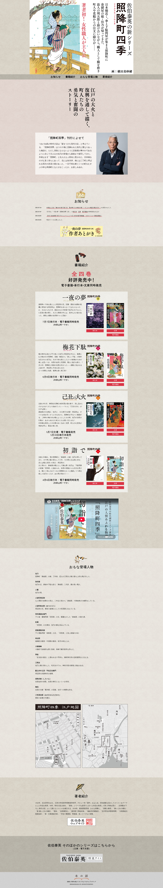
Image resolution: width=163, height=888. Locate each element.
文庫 (79, 211)
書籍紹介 (70, 77)
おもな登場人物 (89, 77)
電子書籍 (84, 211)
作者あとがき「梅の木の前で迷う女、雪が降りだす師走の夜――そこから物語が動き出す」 (74, 207)
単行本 (75, 211)
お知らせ (56, 77)
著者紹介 (107, 77)
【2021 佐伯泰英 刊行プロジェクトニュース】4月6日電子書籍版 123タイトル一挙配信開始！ (74, 215)
